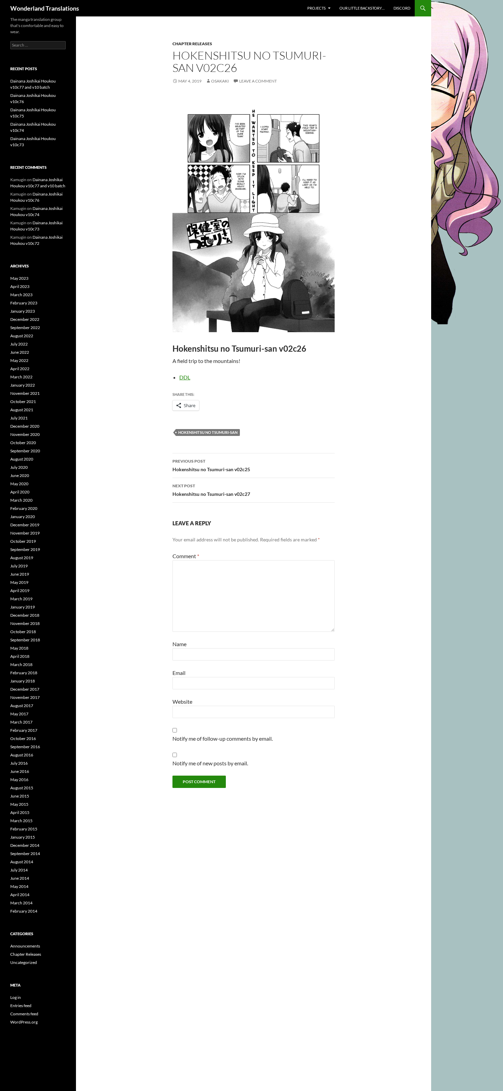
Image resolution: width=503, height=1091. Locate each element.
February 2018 (23, 672)
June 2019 (19, 574)
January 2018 (22, 681)
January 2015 (22, 837)
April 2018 (19, 656)
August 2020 (21, 459)
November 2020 (25, 434)
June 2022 (19, 352)
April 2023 (19, 286)
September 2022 (25, 327)
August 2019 (21, 557)
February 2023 (23, 302)
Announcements (25, 946)
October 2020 (23, 442)
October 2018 (23, 631)
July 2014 (19, 870)
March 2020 (21, 500)
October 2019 (23, 541)
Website (182, 701)
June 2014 (19, 878)
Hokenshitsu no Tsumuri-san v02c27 (211, 490)
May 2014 (19, 886)
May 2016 (19, 779)
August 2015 (21, 787)
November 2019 (25, 533)
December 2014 (24, 845)
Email (178, 672)
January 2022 (22, 385)
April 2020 (19, 491)
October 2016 (23, 738)
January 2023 (22, 311)
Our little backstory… (362, 8)
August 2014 (21, 861)
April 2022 (19, 368)
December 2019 (24, 524)
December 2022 (24, 319)
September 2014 (25, 853)
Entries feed (20, 1005)
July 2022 (19, 344)
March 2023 (21, 294)
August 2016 (21, 754)
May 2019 (19, 582)
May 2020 (19, 483)
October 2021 (23, 401)
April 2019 (19, 590)
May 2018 (19, 648)
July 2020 (19, 467)
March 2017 (21, 722)
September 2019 (25, 549)
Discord (402, 8)
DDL (184, 377)
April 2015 (19, 812)
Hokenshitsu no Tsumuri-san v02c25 (211, 465)
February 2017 (23, 730)
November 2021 (25, 393)
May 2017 (19, 713)
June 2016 (19, 771)
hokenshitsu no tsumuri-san (207, 432)
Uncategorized (23, 962)
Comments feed (24, 1013)
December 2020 (24, 426)
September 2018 (25, 639)
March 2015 (21, 820)
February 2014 (23, 911)
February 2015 (23, 828)
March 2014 (21, 902)
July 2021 (19, 418)
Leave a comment (258, 81)
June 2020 (19, 475)
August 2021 (21, 409)
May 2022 (19, 360)
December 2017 (24, 689)
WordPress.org (24, 1022)
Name (179, 644)
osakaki (220, 81)
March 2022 (21, 376)
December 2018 (24, 615)
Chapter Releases (192, 43)
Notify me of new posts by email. (210, 763)
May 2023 (19, 278)
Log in (15, 997)
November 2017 (25, 697)
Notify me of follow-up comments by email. (222, 738)
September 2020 (25, 450)
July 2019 (19, 565)
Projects (316, 8)
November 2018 (25, 623)
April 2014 (19, 894)
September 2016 (25, 746)
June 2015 (19, 796)
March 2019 (21, 598)
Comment (185, 556)
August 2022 (21, 335)
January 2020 (22, 516)
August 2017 (21, 705)
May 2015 (19, 804)
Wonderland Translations (44, 8)
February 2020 (23, 508)
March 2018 (21, 664)
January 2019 (22, 607)
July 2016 (19, 763)
